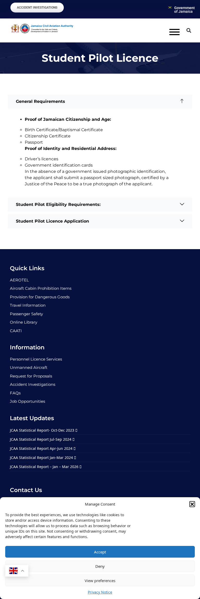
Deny (100, 566)
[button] (192, 504)
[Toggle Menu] (174, 32)
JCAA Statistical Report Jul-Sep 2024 (41, 439)
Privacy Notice (100, 592)
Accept (100, 551)
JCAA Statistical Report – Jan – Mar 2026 (44, 466)
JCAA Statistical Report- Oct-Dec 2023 (42, 430)
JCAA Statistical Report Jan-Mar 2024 (42, 457)
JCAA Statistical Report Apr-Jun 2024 (41, 448)
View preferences (100, 580)
